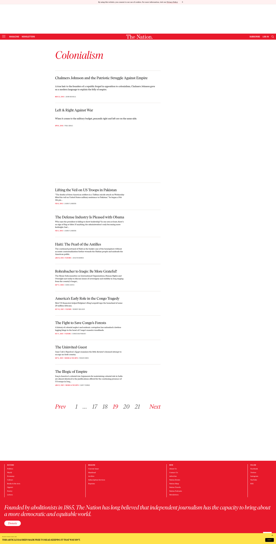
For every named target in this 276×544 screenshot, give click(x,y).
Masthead (92, 473)
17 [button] (94, 406)
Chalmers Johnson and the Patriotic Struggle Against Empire (101, 78)
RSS (251, 484)
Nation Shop (174, 484)
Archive (91, 476)
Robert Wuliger (79, 309)
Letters (10, 495)
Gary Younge (85, 385)
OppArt (10, 487)
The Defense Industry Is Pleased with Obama (89, 217)
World (9, 473)
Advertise (173, 476)
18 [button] (105, 406)
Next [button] (155, 406)
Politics (10, 469)
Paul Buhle (69, 126)
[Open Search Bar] (272, 36)
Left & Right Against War (74, 110)
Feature (68, 258)
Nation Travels (175, 487)
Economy (10, 476)
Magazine (14, 36)
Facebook (254, 469)
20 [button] (126, 406)
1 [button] (76, 406)
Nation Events (174, 480)
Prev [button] (60, 406)
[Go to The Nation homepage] (139, 37)
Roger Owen (84, 358)
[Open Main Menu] (3, 36)
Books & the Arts (71, 358)
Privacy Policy (172, 2)
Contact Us (173, 473)
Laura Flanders (70, 204)
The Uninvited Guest (71, 347)
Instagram (254, 476)
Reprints (91, 484)
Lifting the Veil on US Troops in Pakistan (86, 190)
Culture (10, 480)
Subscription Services (96, 480)
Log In (266, 36)
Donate (269, 540)
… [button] (85, 406)
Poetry (9, 491)
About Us (173, 469)
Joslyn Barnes (78, 258)
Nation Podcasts (175, 491)
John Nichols (71, 97)
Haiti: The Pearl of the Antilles (78, 244)
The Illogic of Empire (71, 371)
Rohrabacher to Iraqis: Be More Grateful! (86, 271)
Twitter (253, 473)
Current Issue (93, 469)
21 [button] (137, 406)
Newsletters (28, 36)
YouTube (253, 480)
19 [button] (115, 406)
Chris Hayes (69, 285)
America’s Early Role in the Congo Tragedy (87, 298)
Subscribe (255, 36)
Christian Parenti (79, 334)
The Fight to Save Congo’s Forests (80, 323)
